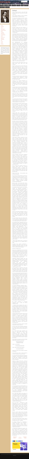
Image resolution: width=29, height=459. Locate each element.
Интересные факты (3, 30)
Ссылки (2, 41)
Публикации (2, 39)
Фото (1, 40)
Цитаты (2, 31)
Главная (2, 25)
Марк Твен (5, 2)
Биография (2, 26)
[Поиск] (26, 1)
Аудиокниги (2, 38)
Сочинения (2, 32)
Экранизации (2, 33)
